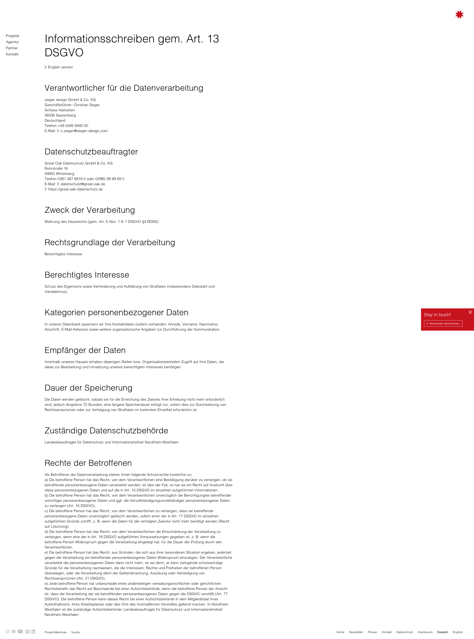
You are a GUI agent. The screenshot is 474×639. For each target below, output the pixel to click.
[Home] (440, 21)
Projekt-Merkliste (55, 632)
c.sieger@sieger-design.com (84, 130)
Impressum (425, 632)
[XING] (28, 632)
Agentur (12, 41)
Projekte (12, 35)
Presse (372, 632)
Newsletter (356, 632)
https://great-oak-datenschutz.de (75, 189)
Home (340, 632)
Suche (75, 632)
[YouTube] (21, 632)
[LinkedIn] (33, 632)
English (458, 632)
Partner (12, 48)
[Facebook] (14, 632)
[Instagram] (8, 632)
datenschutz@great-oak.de (83, 184)
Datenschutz (404, 632)
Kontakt (12, 54)
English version (60, 67)
